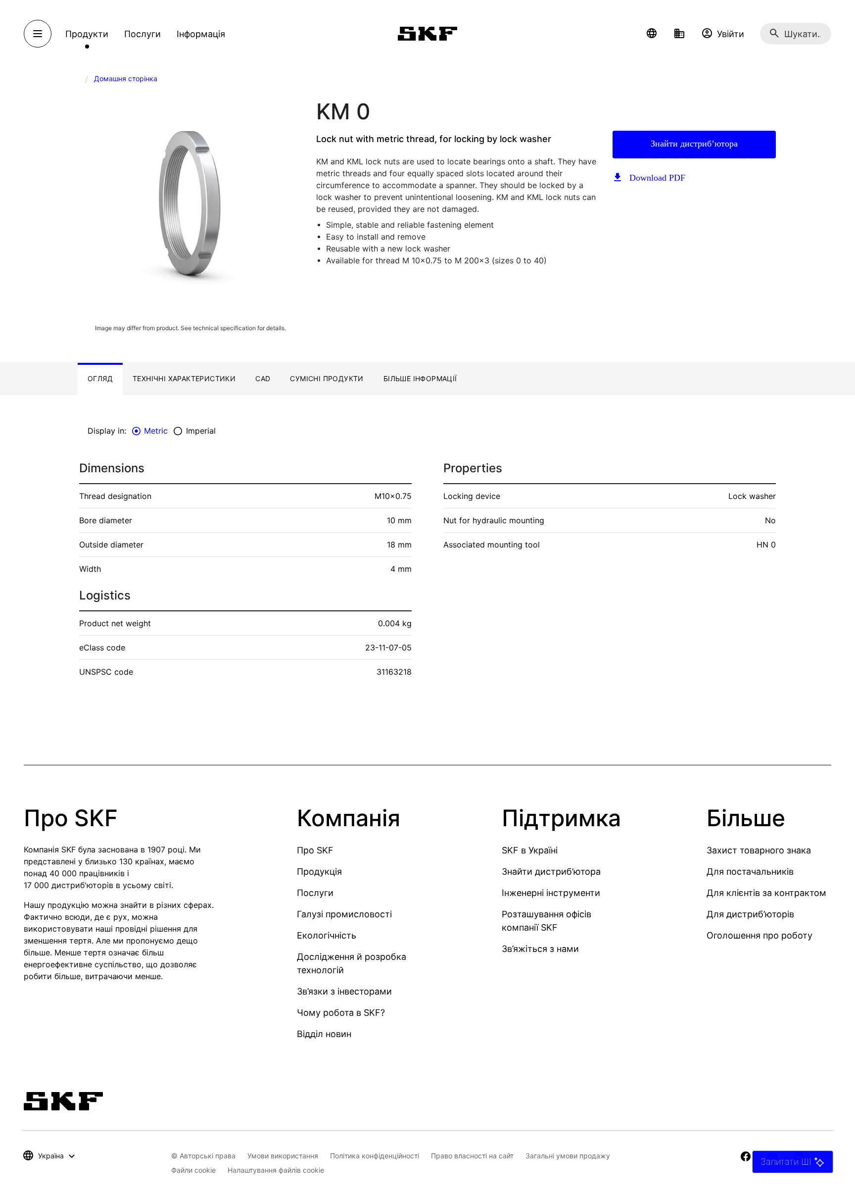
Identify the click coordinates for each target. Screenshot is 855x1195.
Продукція (319, 871)
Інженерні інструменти (551, 893)
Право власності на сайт (472, 1155)
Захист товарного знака (759, 850)
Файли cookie (193, 1170)
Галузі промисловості (344, 914)
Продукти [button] (86, 34)
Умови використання (282, 1155)
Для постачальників (750, 871)
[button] (652, 34)
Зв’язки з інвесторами (344, 991)
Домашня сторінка (125, 78)
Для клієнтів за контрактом (766, 893)
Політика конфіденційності (374, 1155)
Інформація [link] (201, 34)
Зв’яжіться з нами (540, 949)
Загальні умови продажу (567, 1155)
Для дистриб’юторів (750, 914)
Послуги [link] (142, 34)
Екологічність (326, 935)
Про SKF (315, 850)
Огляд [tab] (100, 378)
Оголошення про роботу (759, 935)
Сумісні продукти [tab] (326, 378)
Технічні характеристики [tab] (184, 378)
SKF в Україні (530, 850)
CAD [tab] (262, 378)
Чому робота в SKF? (341, 1012)
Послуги (315, 893)
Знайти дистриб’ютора (694, 144)
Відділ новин (324, 1034)
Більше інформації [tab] (420, 378)
